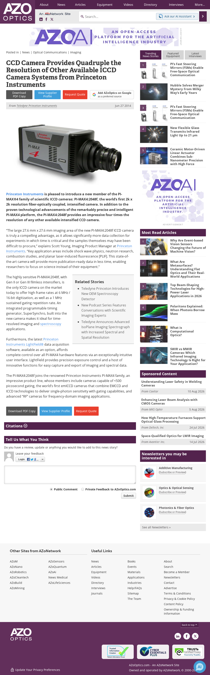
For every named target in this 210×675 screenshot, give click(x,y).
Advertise (170, 588)
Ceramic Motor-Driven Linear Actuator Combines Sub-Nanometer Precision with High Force (187, 156)
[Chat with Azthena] (200, 667)
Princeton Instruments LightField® (32, 342)
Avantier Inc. (157, 442)
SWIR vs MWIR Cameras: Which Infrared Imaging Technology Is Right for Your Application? (187, 356)
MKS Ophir (156, 409)
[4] (154, 134)
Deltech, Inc (156, 427)
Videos (95, 577)
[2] (154, 91)
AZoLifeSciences (59, 583)
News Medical (58, 577)
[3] (154, 113)
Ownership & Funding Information (179, 611)
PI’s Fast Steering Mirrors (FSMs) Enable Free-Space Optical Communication (186, 69)
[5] (154, 155)
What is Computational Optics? (182, 331)
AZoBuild (16, 583)
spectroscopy (50, 324)
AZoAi (52, 572)
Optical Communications (50, 52)
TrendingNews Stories (151, 55)
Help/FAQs (135, 588)
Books (132, 561)
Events (132, 567)
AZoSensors (56, 561)
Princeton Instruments (24, 194)
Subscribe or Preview (172, 472)
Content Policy (173, 604)
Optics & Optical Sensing (176, 488)
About (168, 561)
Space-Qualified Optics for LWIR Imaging (172, 436)
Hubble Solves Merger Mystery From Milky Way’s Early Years (187, 89)
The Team (134, 599)
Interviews (98, 588)
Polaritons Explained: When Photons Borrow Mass (187, 310)
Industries (135, 583)
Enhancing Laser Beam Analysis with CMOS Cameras (169, 401)
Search (168, 567)
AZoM (14, 561)
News (26, 52)
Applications (136, 577)
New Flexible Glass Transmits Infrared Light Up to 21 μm (185, 131)
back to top (188, 625)
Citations (15, 425)
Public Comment (66, 489)
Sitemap (133, 593)
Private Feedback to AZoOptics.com (110, 489)
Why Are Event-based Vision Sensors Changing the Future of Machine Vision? (188, 245)
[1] (154, 70)
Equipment (98, 572)
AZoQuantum (57, 567)
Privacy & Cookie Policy (179, 599)
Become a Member (177, 572)
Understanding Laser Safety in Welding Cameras (171, 383)
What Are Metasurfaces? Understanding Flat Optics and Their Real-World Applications (187, 269)
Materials (134, 572)
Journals (97, 593)
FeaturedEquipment (173, 55)
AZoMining (17, 588)
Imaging (75, 52)
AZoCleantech (19, 577)
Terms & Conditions (177, 593)
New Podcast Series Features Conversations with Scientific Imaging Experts (103, 310)
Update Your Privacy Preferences (37, 670)
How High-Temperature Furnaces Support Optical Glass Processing (173, 419)
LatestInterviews (195, 55)
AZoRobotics (18, 572)
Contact (169, 583)
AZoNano (16, 567)
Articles (96, 567)
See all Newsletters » (156, 527)
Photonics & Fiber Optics (176, 508)
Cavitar (153, 391)
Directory (97, 583)
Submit (128, 496)
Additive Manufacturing (175, 468)
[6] (154, 355)
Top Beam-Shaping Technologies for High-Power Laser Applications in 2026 (187, 290)
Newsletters (172, 577)
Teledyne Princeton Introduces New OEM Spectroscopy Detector (105, 293)
